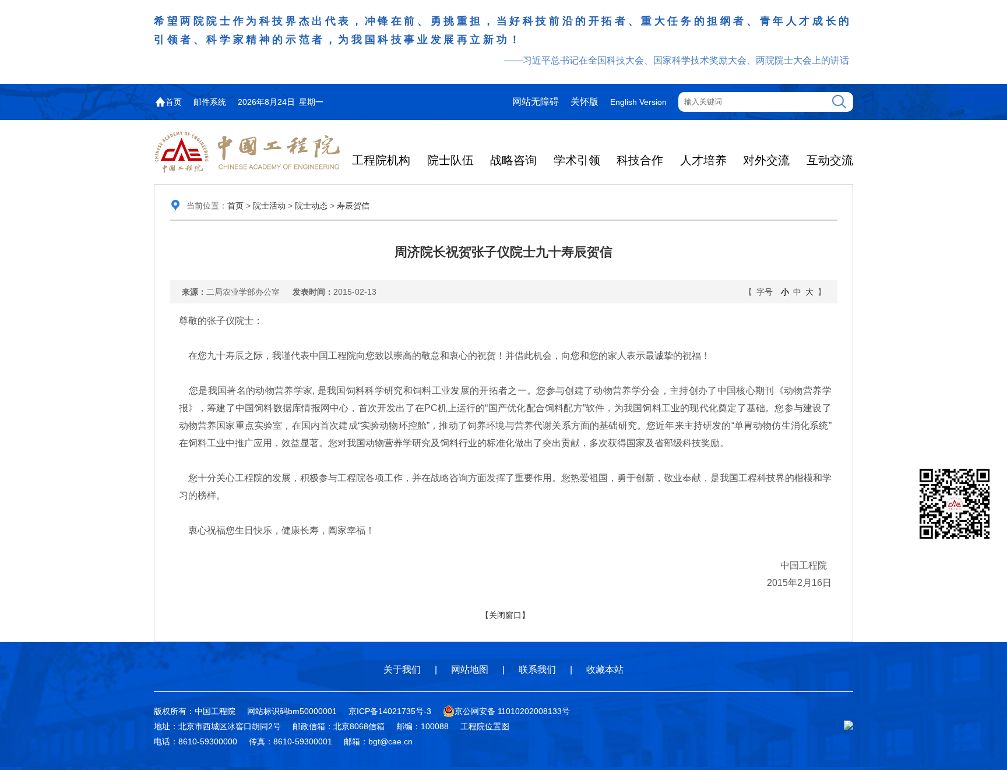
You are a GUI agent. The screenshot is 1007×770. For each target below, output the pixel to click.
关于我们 (402, 669)
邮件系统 (209, 102)
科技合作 (640, 160)
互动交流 (830, 160)
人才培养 (703, 160)
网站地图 (469, 669)
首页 (174, 102)
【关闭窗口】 (505, 615)
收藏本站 (605, 669)
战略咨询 (513, 160)
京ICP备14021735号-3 (389, 711)
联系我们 (537, 669)
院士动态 (311, 205)
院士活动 (269, 205)
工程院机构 (381, 160)
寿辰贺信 (353, 205)
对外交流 (766, 160)
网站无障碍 (535, 102)
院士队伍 (450, 160)
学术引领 (577, 160)
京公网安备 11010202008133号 (512, 711)
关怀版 (584, 102)
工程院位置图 (484, 726)
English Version (638, 102)
